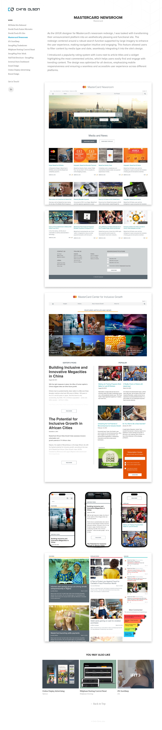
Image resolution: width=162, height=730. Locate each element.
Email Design (13, 66)
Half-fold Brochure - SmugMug (21, 58)
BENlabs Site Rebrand (17, 25)
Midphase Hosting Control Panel (21, 49)
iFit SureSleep (13, 41)
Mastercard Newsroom (18, 37)
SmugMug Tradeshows (17, 45)
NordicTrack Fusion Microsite (20, 29)
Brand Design (13, 74)
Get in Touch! (13, 81)
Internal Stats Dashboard (18, 62)
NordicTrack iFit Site (16, 33)
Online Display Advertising (19, 70)
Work (10, 20)
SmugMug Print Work (17, 53)
